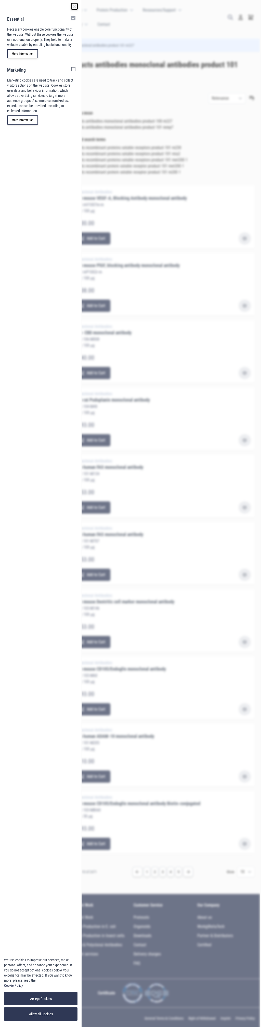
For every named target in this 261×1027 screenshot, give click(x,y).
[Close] (74, 6)
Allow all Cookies (41, 1014)
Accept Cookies (41, 999)
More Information (22, 54)
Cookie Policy (13, 985)
